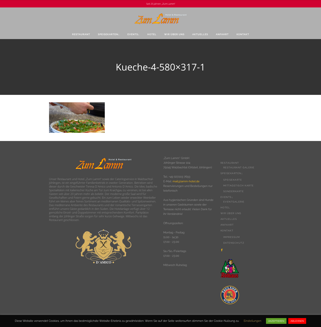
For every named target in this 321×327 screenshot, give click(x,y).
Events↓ (227, 197)
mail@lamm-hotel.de (186, 181)
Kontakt (227, 230)
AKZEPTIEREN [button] (276, 321)
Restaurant (230, 162)
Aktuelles (229, 219)
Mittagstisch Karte (238, 185)
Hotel (225, 207)
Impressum (231, 237)
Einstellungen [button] (252, 321)
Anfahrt (227, 224)
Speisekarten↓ (232, 173)
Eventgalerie (233, 201)
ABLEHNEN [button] (297, 321)
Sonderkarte (233, 191)
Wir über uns (231, 213)
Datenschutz (233, 242)
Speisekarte (232, 179)
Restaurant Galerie (238, 167)
